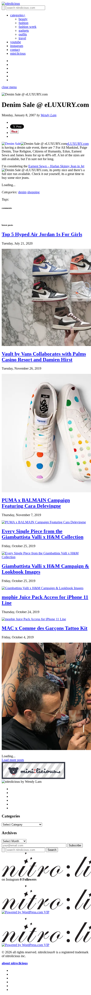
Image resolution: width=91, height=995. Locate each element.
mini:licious (18, 53)
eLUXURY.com (78, 143)
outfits (23, 34)
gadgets (24, 30)
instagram (16, 46)
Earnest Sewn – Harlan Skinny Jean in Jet (56, 166)
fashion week (27, 26)
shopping (33, 192)
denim (22, 192)
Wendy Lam (49, 115)
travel (22, 38)
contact (15, 49)
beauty (23, 19)
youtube (15, 42)
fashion (23, 23)
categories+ (17, 15)
